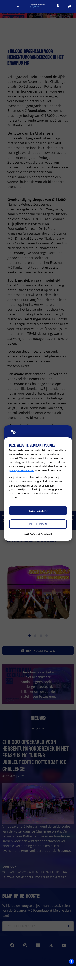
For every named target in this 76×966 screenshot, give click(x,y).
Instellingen (38, 524)
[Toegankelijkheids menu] (71, 961)
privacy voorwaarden (21, 470)
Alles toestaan (38, 510)
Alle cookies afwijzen (38, 533)
